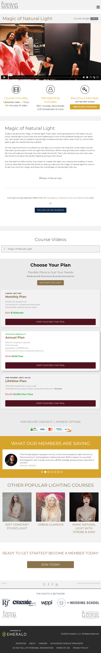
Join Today (50, 564)
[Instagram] (44, 584)
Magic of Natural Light (18, 249)
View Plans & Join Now (85, 107)
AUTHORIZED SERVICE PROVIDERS (66, 643)
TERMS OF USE (63, 648)
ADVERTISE (21, 643)
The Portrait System (9, 5)
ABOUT (32, 643)
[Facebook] (48, 584)
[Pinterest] (52, 584)
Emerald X (72, 634)
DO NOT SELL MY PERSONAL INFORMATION (33, 648)
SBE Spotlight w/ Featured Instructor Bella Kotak (66, 198)
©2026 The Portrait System (88, 583)
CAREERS (43, 643)
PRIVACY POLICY (80, 648)
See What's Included (50, 283)
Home (3, 583)
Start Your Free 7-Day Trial (50, 322)
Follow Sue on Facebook (50, 210)
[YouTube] (57, 584)
